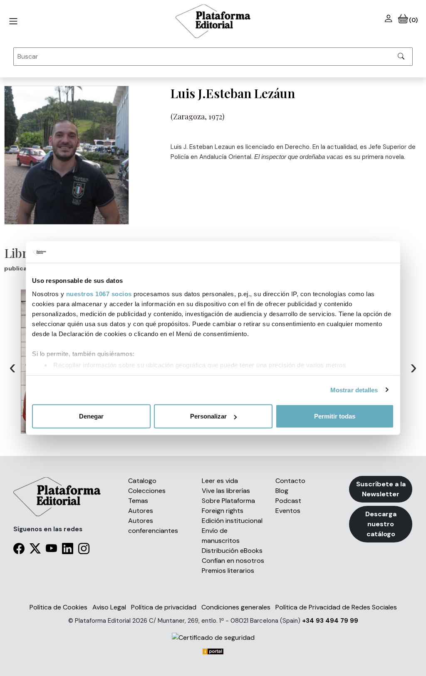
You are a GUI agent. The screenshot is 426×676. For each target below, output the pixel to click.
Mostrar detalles (354, 389)
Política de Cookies (58, 607)
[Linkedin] (67, 550)
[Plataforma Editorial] (213, 21)
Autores (140, 510)
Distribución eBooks (232, 550)
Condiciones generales (235, 607)
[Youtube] (51, 550)
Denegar (91, 416)
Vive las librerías (226, 490)
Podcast (288, 500)
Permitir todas (334, 416)
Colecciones (147, 490)
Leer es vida (220, 480)
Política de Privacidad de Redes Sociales (336, 607)
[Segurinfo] (212, 637)
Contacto (290, 480)
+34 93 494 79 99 (330, 621)
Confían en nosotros (233, 560)
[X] (35, 550)
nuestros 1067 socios (99, 293)
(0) (412, 20)
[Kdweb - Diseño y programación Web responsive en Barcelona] (213, 650)
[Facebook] (19, 550)
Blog (281, 490)
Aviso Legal (109, 607)
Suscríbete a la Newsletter (381, 489)
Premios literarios (228, 570)
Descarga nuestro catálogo (380, 524)
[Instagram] (83, 550)
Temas (138, 500)
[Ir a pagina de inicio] (13, 21)
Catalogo (142, 480)
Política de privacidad (163, 607)
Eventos (287, 510)
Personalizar (208, 416)
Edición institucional (232, 520)
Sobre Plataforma (228, 500)
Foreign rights (222, 510)
